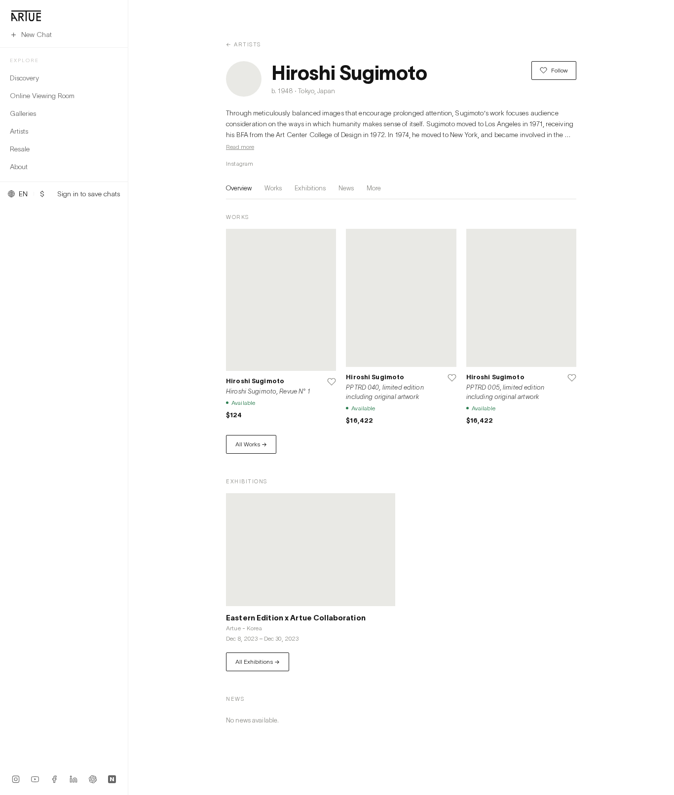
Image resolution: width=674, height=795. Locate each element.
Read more (240, 147)
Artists (19, 131)
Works (273, 187)
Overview (239, 187)
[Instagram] (16, 779)
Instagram (239, 163)
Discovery (24, 77)
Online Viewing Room (42, 95)
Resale (20, 148)
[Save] (331, 381)
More (374, 187)
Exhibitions (310, 187)
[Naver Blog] (112, 779)
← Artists (243, 44)
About (19, 166)
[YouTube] (35, 779)
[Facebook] (54, 779)
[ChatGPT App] (93, 779)
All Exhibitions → (257, 661)
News (346, 187)
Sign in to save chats (88, 194)
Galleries (23, 113)
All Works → (251, 444)
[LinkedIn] (73, 779)
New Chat (36, 34)
